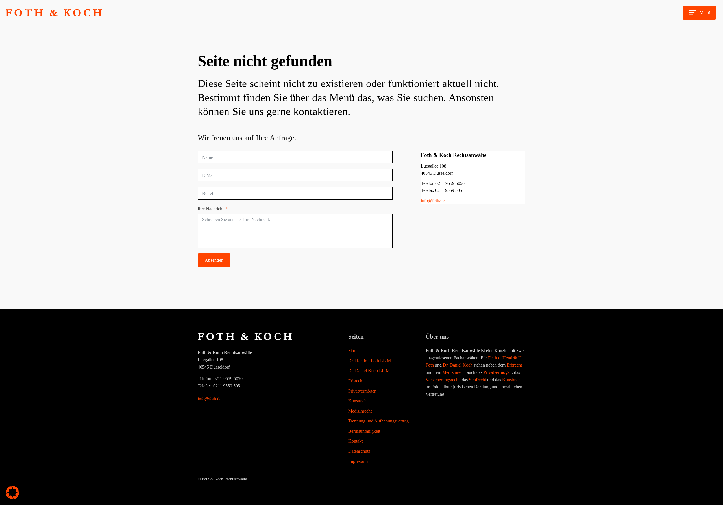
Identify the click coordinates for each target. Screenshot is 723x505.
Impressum (358, 461)
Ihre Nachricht (210, 208)
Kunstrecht (358, 400)
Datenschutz (359, 451)
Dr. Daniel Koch (457, 365)
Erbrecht (355, 380)
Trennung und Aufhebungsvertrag (378, 421)
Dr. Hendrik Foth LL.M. (370, 360)
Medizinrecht (360, 411)
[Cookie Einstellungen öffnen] (12, 497)
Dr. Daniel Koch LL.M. (369, 370)
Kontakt (355, 441)
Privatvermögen (362, 391)
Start (352, 350)
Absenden (214, 260)
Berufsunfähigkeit (364, 431)
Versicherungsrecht (443, 379)
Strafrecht (477, 379)
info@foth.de (433, 200)
